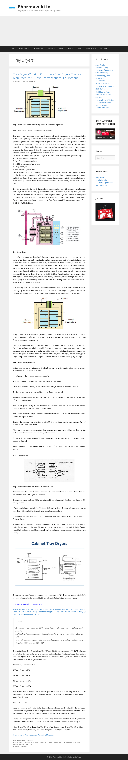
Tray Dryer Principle (37, 742)
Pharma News (38, 49)
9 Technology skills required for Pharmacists (103, 78)
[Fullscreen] (113, 137)
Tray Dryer (26, 742)
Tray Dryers (29, 744)
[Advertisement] (64, 31)
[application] (105, 133)
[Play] (98, 137)
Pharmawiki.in (34, 7)
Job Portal (103, 49)
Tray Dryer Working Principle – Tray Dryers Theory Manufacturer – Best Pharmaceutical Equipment (47, 76)
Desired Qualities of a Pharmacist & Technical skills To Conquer (105, 86)
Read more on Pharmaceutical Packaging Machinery (34, 735)
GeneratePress (75, 757)
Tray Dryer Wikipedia (65, 742)
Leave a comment (21, 747)
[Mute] (111, 137)
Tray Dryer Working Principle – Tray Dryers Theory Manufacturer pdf (41, 609)
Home (13, 49)
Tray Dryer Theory (51, 742)
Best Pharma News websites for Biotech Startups (103, 94)
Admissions (51, 49)
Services (79, 49)
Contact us (90, 49)
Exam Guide (23, 49)
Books (70, 49)
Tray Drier (18, 742)
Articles (61, 49)
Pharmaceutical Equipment (24, 740)
